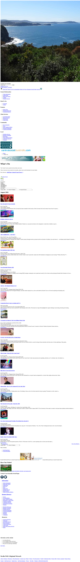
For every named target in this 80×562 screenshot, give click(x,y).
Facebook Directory (7, 111)
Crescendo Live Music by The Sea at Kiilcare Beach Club (12, 320)
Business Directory (6, 494)
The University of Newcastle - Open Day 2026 (10, 403)
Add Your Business (7, 519)
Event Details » (3, 209)
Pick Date (2, 188)
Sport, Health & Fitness (7, 127)
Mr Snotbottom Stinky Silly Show (7, 250)
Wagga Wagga (67, 558)
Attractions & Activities (7, 503)
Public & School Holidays (8, 492)
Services (38, 89)
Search (4, 496)
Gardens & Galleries (7, 501)
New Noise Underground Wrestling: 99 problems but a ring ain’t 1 (14, 421)
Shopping (29, 89)
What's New (5, 109)
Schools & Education (7, 128)
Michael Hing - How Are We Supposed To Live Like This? (12, 386)
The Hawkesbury (36, 558)
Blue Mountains (16, 558)
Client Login (5, 120)
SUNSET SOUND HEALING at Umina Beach (10, 337)
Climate (4, 97)
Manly (27, 558)
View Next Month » (76, 443)
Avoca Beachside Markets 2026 (7, 267)
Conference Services (7, 138)
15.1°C (6, 87)
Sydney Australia (60, 558)
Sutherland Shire (47, 558)
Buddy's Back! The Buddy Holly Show (8, 436)
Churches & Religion (7, 129)
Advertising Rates (6, 116)
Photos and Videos (6, 96)
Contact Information (7, 524)
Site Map (32, 560)
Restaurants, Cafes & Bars (8, 500)
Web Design (5, 118)
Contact (2, 560)
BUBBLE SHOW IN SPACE (6, 219)
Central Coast (22, 558)
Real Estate (5, 136)
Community (5, 514)
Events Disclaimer (6, 451)
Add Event (5, 520)
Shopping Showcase (7, 110)
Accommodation (16, 89)
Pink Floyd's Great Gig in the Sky (7, 370)
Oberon (30, 558)
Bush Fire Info (6, 490)
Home (4, 153)
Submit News (14, 560)
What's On (22, 89)
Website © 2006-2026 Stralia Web (41, 560)
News (25, 89)
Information (5, 480)
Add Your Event (6, 450)
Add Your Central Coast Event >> (15, 172)
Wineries (4, 504)
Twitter (4, 104)
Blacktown (10, 558)
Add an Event (5, 176)
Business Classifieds (7, 135)
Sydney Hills (53, 558)
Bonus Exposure (6, 117)
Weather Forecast (6, 98)
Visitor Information (6, 94)
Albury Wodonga (3, 558)
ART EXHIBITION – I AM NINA (7, 234)
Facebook (5, 103)
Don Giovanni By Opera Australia (7, 203)
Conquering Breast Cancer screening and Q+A (10, 303)
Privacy (27, 560)
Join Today (2, 545)
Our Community (6, 124)
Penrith (42, 558)
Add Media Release (7, 521)
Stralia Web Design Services (8, 526)
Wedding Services (6, 134)
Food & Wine (33, 89)
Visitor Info (5, 89)
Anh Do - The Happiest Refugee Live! (8, 285)
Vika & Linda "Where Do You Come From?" (10, 353)
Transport (5, 139)
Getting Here (5, 95)
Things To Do (10, 89)
